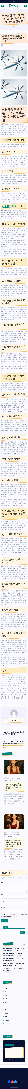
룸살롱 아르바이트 (8, 834)
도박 (6, 1006)
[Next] (24, 1036)
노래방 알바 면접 (15, 832)
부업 (6, 1009)
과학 (6, 995)
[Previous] (21, 1036)
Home (14, 26)
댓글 (2, 882)
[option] (14, 1051)
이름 (2, 894)
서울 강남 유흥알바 (15, 778)
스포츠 (6, 1013)
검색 (6, 927)
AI (5, 1023)
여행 (6, 1016)
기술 (6, 998)
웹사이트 (3, 907)
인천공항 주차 (9, 206)
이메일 (3, 901)
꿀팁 (6, 1002)
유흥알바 (6, 780)
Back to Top (14, 1086)
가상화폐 (7, 988)
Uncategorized (11, 45)
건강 (6, 991)
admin (5, 45)
